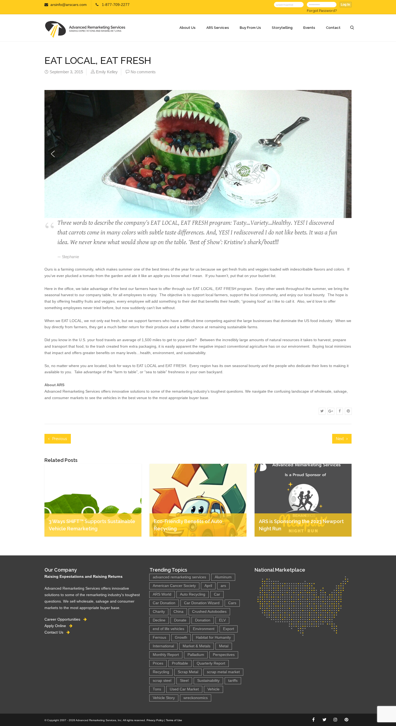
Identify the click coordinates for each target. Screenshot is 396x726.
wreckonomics (195, 698)
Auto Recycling (192, 594)
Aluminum (223, 577)
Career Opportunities (64, 619)
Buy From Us (250, 28)
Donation (202, 620)
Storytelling (282, 28)
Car (217, 594)
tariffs (233, 681)
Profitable (180, 663)
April (208, 586)
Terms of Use (174, 720)
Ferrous (159, 637)
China (178, 612)
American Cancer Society (174, 586)
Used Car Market (184, 689)
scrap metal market (223, 672)
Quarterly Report (211, 663)
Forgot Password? (322, 10)
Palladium (195, 655)
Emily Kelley (107, 72)
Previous (59, 439)
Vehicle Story (164, 698)
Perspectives (224, 655)
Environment (203, 629)
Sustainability (208, 681)
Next (340, 439)
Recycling (161, 672)
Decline (159, 620)
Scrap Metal (188, 672)
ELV (222, 620)
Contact (333, 28)
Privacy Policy (155, 720)
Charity (159, 612)
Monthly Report (166, 655)
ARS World (162, 594)
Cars (232, 603)
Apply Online (56, 626)
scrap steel (162, 681)
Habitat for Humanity (213, 637)
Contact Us (55, 632)
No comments (143, 72)
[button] (52, 154)
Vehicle (213, 689)
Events (309, 28)
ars (223, 586)
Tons (157, 689)
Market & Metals (196, 646)
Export (228, 629)
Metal (223, 646)
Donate (180, 620)
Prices (158, 663)
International (163, 646)
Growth (181, 637)
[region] (198, 150)
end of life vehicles (168, 629)
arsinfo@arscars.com (68, 5)
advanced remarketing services (179, 577)
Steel (184, 681)
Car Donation (164, 603)
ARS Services (217, 28)
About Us (187, 28)
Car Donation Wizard (202, 603)
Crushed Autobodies (209, 612)
